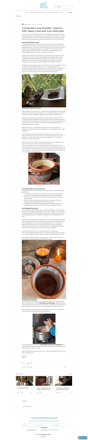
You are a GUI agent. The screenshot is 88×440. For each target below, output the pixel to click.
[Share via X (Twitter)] (25, 363)
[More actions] (65, 24)
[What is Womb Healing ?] (24, 381)
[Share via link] (31, 363)
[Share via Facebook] (22, 363)
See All (70, 373)
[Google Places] (69, 12)
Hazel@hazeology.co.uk (31, 430)
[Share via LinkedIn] (28, 363)
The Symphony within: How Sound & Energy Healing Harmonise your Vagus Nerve (63, 388)
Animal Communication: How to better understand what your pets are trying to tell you (44, 388)
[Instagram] (71, 12)
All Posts (18, 16)
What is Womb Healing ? (23, 388)
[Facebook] (67, 12)
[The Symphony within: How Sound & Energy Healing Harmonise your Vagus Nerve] (63, 381)
